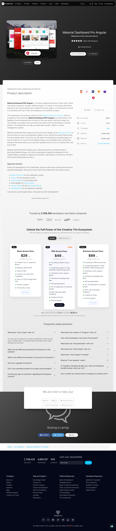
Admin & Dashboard (66, 480)
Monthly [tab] (52, 238)
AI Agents (18, 3)
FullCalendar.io (16, 188)
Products (43, 3)
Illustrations (37, 498)
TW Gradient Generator (67, 495)
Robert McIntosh (17, 175)
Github (46, 400)
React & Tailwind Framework (69, 485)
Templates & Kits (65, 482)
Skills (56, 3)
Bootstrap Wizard (34, 186)
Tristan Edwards (17, 180)
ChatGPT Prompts (92, 485)
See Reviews (104, 143)
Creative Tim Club (12, 495)
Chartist (14, 178)
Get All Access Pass (78, 54)
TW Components (65, 498)
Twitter (59, 435)
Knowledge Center (67, 400)
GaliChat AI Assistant (93, 480)
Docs (37, 62)
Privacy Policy (38, 492)
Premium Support (39, 485)
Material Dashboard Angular (52, 115)
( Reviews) (93, 41)
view (108, 128)
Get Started (25, 292)
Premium (9, 487)
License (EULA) (85, 47)
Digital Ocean (90, 490)
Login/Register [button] (108, 3)
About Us (9, 480)
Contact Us (37, 482)
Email (73, 435)
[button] (86, 3)
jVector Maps (29, 183)
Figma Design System (66, 490)
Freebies (9, 485)
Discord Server (67, 405)
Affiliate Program (12, 492)
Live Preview (28, 62)
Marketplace (65, 3)
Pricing (101, 3)
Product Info (100, 110)
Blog (96, 3)
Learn (50, 3)
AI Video (26, 3)
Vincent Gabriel (16, 186)
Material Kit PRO (64, 133)
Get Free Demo (93, 54)
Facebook (45, 435)
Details (88, 110)
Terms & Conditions (39, 490)
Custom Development (51, 405)
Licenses (36, 495)
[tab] (31, 332)
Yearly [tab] (64, 238)
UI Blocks (35, 3)
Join (89, 462)
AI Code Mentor (91, 487)
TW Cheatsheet (64, 492)
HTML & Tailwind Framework (69, 487)
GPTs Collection (91, 482)
